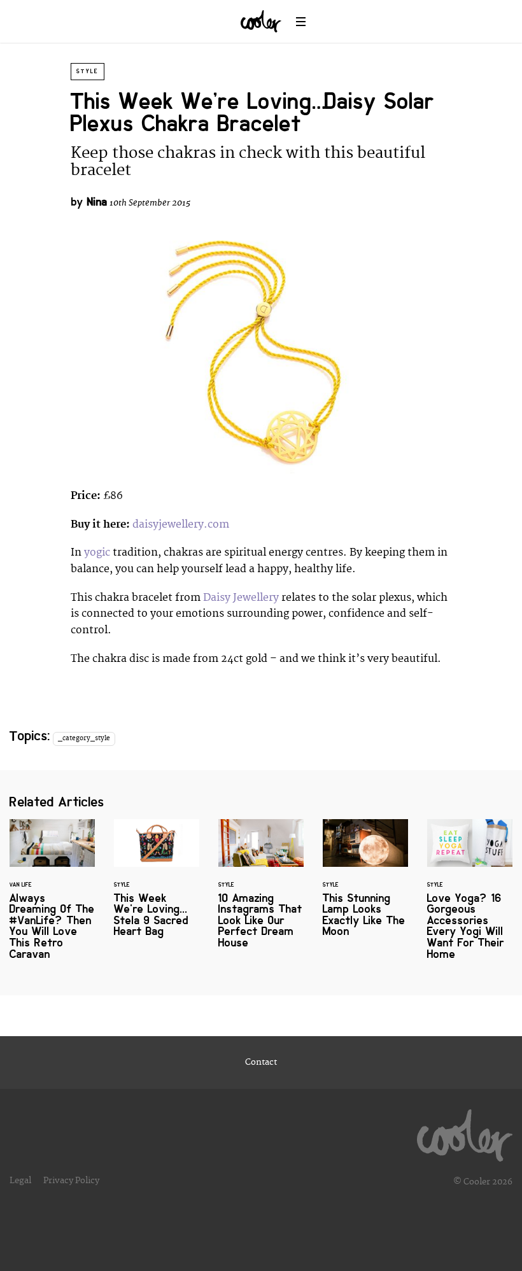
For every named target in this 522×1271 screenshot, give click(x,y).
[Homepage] (464, 1132)
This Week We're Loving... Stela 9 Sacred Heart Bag (156, 886)
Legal (20, 1181)
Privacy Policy (71, 1181)
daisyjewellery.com (180, 524)
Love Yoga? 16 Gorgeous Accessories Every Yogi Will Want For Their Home (469, 897)
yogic (97, 552)
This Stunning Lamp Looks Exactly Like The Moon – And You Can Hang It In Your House (365, 886)
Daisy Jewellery (241, 597)
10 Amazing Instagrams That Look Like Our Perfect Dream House (261, 891)
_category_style (84, 738)
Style (87, 71)
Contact (261, 1062)
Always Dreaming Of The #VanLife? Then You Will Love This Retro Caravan (52, 897)
